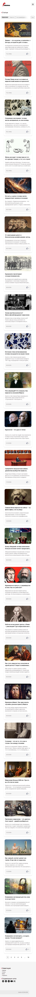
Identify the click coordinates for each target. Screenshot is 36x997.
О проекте (4, 975)
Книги (3, 973)
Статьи (3, 972)
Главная (4, 970)
